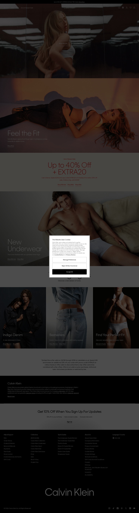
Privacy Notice (70, 254)
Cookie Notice (58, 254)
